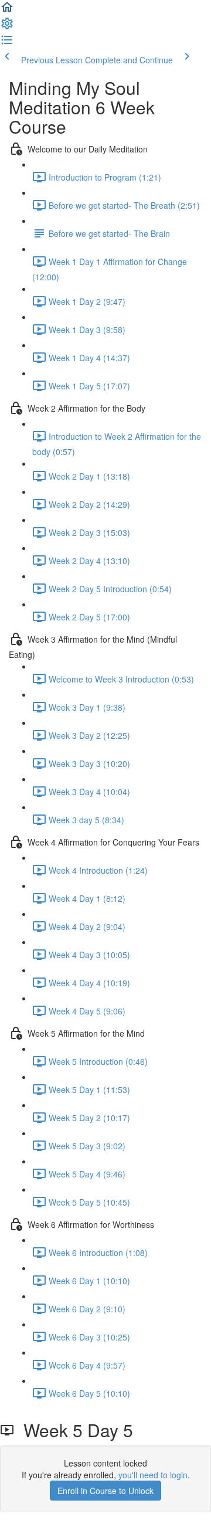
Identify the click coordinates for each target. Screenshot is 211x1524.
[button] (7, 10)
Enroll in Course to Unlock (105, 1490)
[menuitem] (7, 27)
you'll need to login (153, 1475)
